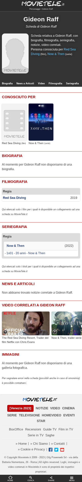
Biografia (7, 83)
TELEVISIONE (29, 415)
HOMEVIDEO (51, 415)
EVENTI (69, 415)
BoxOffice (16, 429)
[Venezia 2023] (20, 408)
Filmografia (55, 83)
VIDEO (55, 408)
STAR (41, 421)
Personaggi (34, 9)
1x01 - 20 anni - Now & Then (25, 253)
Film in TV (66, 429)
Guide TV (49, 429)
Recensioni (33, 429)
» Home (21, 443)
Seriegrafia (72, 83)
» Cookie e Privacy (31, 449)
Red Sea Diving (11, 143)
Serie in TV (35, 435)
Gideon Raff (41, 19)
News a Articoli (25, 83)
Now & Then (55, 54)
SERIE (12, 415)
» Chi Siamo (39, 443)
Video (41, 83)
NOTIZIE (42, 408)
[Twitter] (56, 450)
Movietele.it (41, 3)
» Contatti (58, 443)
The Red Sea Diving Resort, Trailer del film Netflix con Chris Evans (25, 339)
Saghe (49, 435)
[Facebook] (50, 450)
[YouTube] (62, 450)
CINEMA (68, 408)
